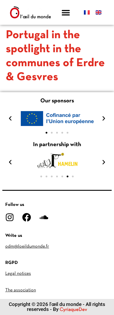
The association (20, 290)
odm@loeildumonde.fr (27, 246)
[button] (65, 12)
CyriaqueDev (73, 309)
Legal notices (18, 274)
